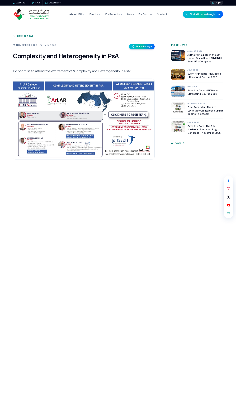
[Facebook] (228, 180)
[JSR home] (31, 14)
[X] (228, 197)
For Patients (112, 14)
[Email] (228, 213)
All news (176, 143)
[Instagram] (228, 188)
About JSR (75, 14)
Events (93, 14)
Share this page (144, 46)
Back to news (25, 35)
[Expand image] (83, 119)
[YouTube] (228, 205)
